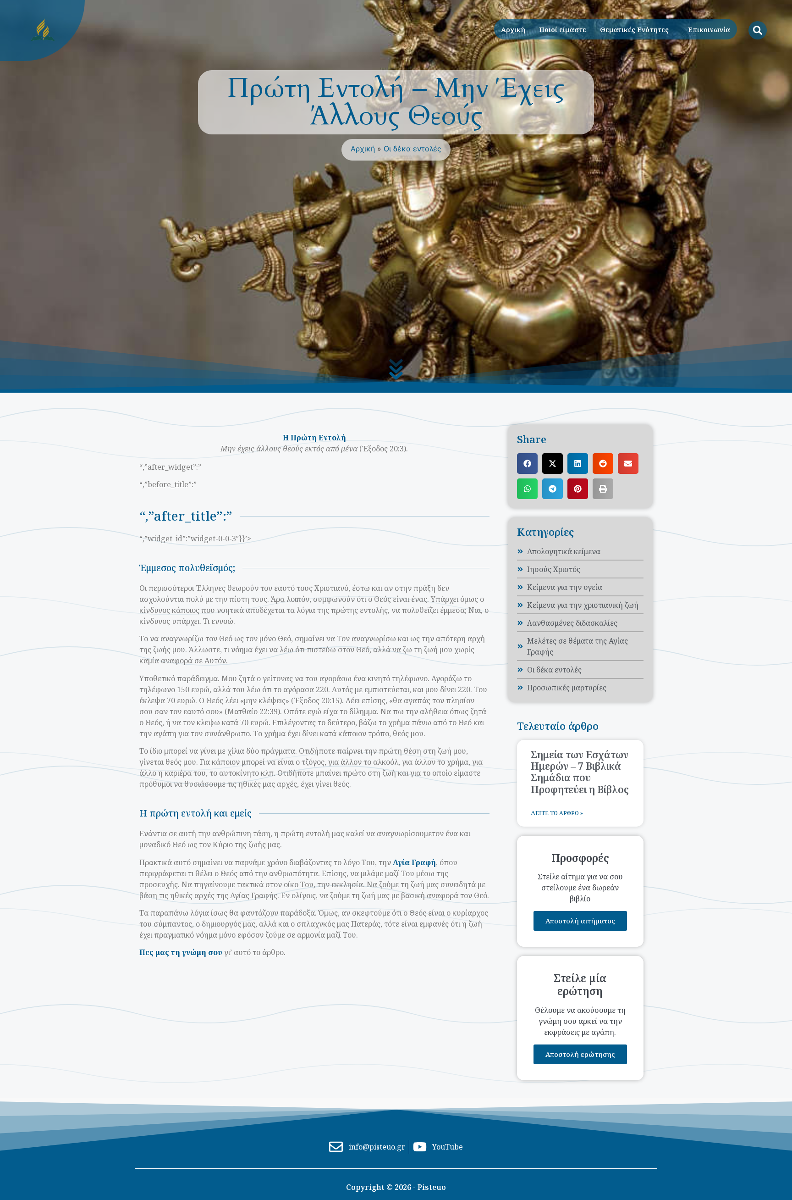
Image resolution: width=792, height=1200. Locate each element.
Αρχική (513, 29)
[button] (527, 463)
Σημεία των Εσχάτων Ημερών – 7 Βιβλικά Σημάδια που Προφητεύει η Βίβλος (580, 772)
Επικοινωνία (709, 29)
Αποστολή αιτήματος (580, 920)
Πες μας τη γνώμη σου (180, 952)
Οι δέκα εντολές (412, 148)
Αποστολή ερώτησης (580, 1054)
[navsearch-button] (757, 30)
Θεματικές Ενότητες (634, 29)
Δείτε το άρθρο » (557, 813)
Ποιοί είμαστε (562, 29)
